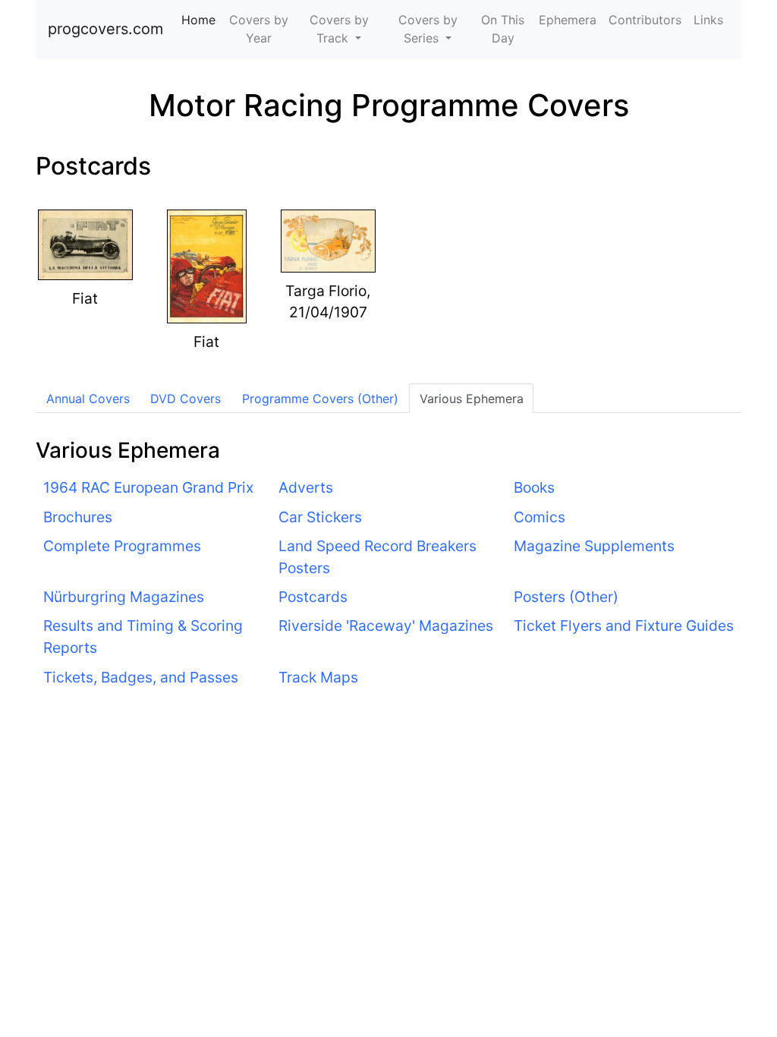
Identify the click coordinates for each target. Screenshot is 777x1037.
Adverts (305, 487)
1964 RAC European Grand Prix (148, 487)
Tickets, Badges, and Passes (140, 677)
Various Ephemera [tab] (472, 398)
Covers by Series (428, 29)
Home (201, 19)
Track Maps (318, 677)
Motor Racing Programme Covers (389, 105)
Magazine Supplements (594, 546)
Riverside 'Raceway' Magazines (385, 625)
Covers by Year (258, 29)
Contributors (645, 19)
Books (534, 487)
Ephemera (567, 19)
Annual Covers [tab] (88, 398)
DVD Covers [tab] (185, 398)
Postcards (93, 166)
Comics (539, 517)
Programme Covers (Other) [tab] (320, 398)
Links (708, 19)
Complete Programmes (122, 546)
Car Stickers (320, 517)
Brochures (77, 517)
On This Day (502, 29)
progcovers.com (105, 29)
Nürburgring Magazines (123, 597)
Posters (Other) (566, 597)
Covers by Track (339, 29)
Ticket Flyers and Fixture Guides (624, 625)
